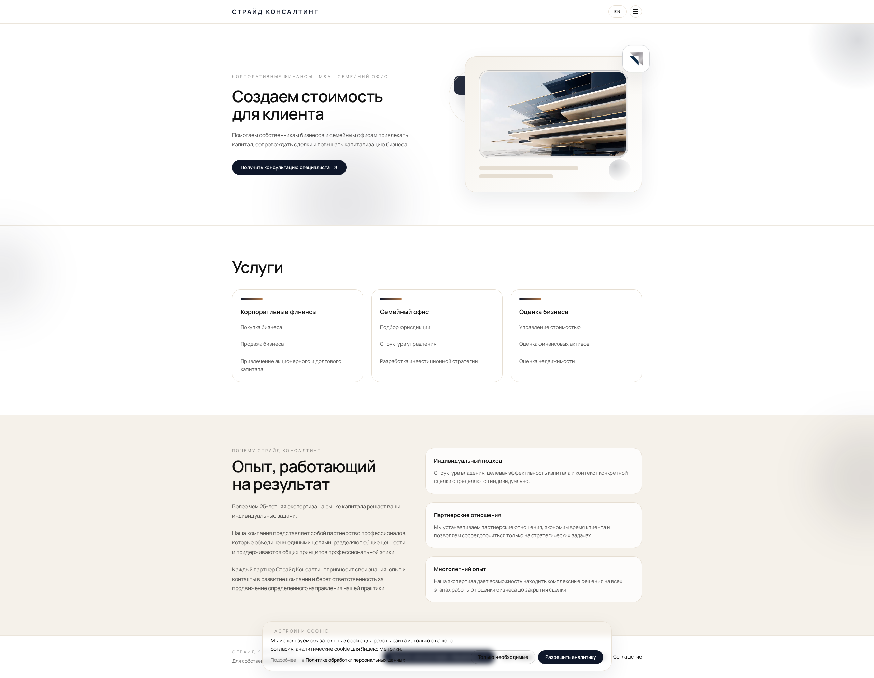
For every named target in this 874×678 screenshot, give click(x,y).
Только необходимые (503, 657)
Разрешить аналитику (570, 657)
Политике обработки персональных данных (355, 659)
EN (617, 11)
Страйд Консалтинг (275, 12)
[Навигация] (636, 11)
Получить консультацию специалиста (285, 167)
